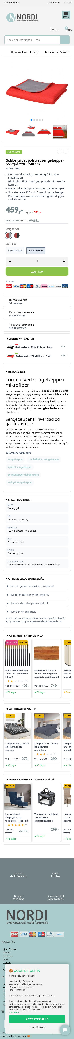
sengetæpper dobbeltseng (23, 474)
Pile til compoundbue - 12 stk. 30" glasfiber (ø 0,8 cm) (16, 673)
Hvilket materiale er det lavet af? (29, 594)
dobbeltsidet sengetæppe (44, 459)
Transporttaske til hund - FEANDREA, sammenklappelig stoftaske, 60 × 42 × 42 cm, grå (46, 821)
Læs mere (14, 1012)
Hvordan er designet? (23, 611)
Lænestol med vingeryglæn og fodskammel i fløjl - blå (16, 817)
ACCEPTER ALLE (37, 1019)
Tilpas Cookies (37, 1027)
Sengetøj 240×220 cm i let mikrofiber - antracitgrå (46, 747)
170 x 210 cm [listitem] (15, 250)
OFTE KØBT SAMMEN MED (26, 635)
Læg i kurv (37, 271)
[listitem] (9, 235)
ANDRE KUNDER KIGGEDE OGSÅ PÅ (32, 779)
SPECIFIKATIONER (19, 499)
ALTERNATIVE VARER (22, 709)
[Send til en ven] (59, 151)
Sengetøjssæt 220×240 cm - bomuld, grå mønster (17, 747)
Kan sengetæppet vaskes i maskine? (32, 586)
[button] (31, 120)
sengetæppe (15, 459)
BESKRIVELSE (16, 371)
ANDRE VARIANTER (21, 338)
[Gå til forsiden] (6, 52)
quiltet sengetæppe (19, 467)
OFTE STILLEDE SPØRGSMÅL (26, 578)
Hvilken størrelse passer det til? (29, 603)
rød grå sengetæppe (20, 482)
